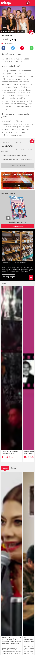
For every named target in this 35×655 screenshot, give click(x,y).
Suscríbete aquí (17, 226)
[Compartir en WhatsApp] (32, 48)
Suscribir (17, 185)
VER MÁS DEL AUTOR (17, 166)
